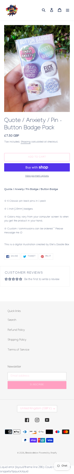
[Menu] (68, 10)
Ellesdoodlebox (31, 453)
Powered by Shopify (48, 453)
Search (12, 320)
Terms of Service (18, 350)
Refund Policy (16, 330)
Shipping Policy (17, 340)
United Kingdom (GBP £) (36, 408)
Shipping (26, 142)
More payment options (37, 176)
